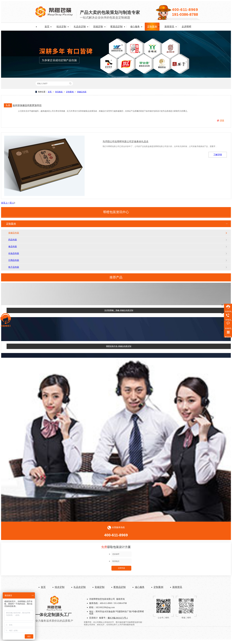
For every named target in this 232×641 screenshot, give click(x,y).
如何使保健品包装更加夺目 (27, 105)
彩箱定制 (98, 26)
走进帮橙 (186, 26)
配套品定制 (116, 26)
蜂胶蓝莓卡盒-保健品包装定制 (118, 339)
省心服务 (135, 26)
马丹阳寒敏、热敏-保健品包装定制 (118, 303)
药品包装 (12, 240)
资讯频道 (59, 92)
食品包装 (12, 246)
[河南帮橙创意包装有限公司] (54, 16)
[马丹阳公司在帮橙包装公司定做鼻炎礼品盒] (44, 166)
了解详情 (217, 154)
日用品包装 (13, 260)
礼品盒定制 (80, 26)
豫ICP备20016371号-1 (118, 618)
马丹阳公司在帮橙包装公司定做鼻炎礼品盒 (125, 141)
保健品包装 (81, 92)
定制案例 (152, 26)
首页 (47, 26)
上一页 (8, 203)
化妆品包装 (13, 253)
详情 (222, 120)
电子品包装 (13, 267)
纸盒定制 (61, 26)
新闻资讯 (169, 26)
